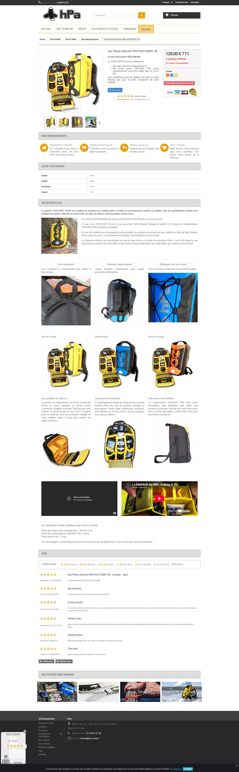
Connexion (195, 2)
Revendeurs (44, 743)
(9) (75, 564)
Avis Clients (44, 740)
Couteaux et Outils (104, 28)
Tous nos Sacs (181, 691)
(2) (112, 564)
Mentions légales (47, 747)
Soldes (146, 29)
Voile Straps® (140, 691)
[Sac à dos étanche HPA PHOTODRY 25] (50, 122)
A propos (43, 730)
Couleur (169, 71)
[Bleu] (171, 75)
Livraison (43, 727)
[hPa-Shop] (64, 14)
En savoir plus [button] (115, 90)
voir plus (18, 762)
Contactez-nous (181, 2)
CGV (41, 751)
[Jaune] (175, 75)
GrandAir (129, 28)
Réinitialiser (178, 564)
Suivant (99, 122)
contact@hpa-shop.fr (89, 738)
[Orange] (167, 75)
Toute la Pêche (57, 691)
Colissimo (58, 148)
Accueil (46, 28)
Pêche (82, 28)
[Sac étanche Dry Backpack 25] (66, 300)
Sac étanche (65, 28)
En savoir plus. (175, 769)
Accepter (187, 769)
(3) (94, 564)
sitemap (42, 754)
